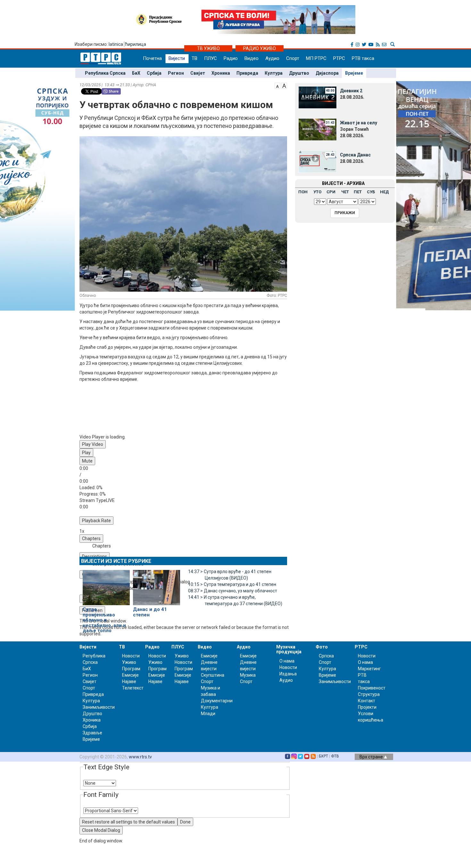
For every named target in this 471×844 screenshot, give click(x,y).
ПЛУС (210, 58)
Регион (176, 73)
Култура (274, 73)
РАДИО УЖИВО (259, 48)
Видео (251, 58)
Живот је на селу (358, 122)
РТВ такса (363, 58)
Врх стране (371, 756)
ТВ (194, 58)
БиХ (136, 73)
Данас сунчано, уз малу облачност (232, 590)
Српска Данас (355, 154)
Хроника (220, 73)
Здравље (92, 732)
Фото (322, 646)
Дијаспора (327, 73)
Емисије (130, 675)
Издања (288, 673)
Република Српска (105, 73)
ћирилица (135, 44)
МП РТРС (316, 58)
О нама (286, 661)
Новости (131, 655)
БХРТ (323, 756)
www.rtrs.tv (140, 756)
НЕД (384, 191)
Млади (208, 713)
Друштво (299, 73)
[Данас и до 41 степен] (156, 584)
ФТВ (335, 756)
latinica (116, 44)
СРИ (330, 191)
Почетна (152, 58)
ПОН (303, 191)
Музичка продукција (289, 649)
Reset (128, 821)
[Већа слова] (284, 85)
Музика (248, 675)
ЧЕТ (345, 191)
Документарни (217, 700)
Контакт (366, 700)
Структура (369, 694)
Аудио (272, 58)
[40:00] (317, 97)
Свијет (197, 73)
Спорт (292, 58)
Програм (131, 668)
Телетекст (133, 687)
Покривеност (371, 687)
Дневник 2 (351, 90)
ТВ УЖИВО (208, 48)
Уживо (129, 662)
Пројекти (367, 707)
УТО (317, 191)
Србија (154, 73)
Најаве (129, 681)
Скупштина (212, 675)
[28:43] (317, 161)
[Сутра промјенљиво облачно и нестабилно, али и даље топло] (106, 584)
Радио (231, 58)
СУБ (371, 191)
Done (185, 821)
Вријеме (354, 73)
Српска (326, 655)
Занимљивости (99, 707)
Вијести (177, 58)
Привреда (247, 73)
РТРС (339, 58)
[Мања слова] (277, 85)
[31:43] (317, 129)
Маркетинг (369, 668)
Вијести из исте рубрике (116, 561)
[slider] (184, 490)
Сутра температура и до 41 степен (232, 584)
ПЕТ (358, 191)
